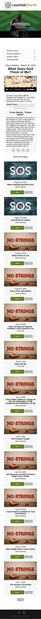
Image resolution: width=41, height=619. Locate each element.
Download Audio (21, 108)
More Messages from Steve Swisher (20, 106)
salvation (31, 104)
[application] (20, 89)
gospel (20, 104)
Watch (17, 192)
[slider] (17, 89)
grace (26, 104)
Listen (29, 192)
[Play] (7, 89)
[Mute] (28, 89)
